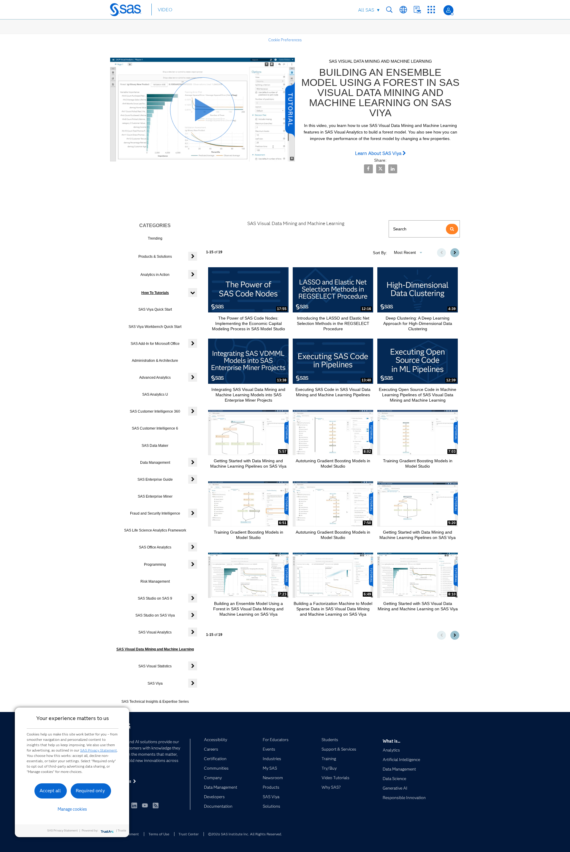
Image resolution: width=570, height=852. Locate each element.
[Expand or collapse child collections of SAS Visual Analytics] (192, 632)
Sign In (448, 10)
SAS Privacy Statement (98, 750)
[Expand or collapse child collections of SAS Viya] (192, 683)
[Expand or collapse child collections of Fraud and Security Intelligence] (192, 513)
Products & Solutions (155, 256)
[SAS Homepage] (128, 10)
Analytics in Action (155, 275)
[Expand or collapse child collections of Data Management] (192, 462)
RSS (156, 805)
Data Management (155, 462)
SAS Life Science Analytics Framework (155, 530)
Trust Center (188, 834)
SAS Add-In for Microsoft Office (155, 344)
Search (389, 9)
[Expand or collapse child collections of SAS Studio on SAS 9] (192, 598)
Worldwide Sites (403, 9)
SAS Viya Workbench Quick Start (155, 327)
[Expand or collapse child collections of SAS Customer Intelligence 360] (192, 411)
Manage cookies (72, 809)
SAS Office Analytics (155, 547)
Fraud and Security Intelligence (155, 513)
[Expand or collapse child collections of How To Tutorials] (192, 292)
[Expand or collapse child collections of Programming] (192, 564)
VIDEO (165, 9)
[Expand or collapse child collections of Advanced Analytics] (192, 377)
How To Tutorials (155, 293)
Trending (155, 238)
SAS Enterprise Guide (155, 479)
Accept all (50, 790)
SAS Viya (155, 683)
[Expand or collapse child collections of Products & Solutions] (192, 256)
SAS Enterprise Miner (155, 496)
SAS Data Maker (155, 446)
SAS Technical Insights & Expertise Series (155, 701)
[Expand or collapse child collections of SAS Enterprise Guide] (192, 479)
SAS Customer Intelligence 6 (155, 428)
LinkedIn (134, 805)
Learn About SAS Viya (379, 153)
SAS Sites (431, 9)
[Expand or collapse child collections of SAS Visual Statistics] (192, 665)
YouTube (145, 805)
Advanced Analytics (155, 377)
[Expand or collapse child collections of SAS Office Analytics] (192, 547)
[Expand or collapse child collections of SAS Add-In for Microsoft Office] (192, 343)
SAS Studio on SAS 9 (155, 598)
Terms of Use (158, 834)
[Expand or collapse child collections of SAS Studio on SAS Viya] (192, 615)
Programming (155, 564)
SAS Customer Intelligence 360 (155, 411)
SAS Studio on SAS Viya (155, 615)
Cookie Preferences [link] (285, 39)
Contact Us (417, 9)
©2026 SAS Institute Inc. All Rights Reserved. (245, 834)
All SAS (366, 10)
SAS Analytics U (155, 394)
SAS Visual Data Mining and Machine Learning (155, 649)
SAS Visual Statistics (155, 666)
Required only (90, 790)
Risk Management (155, 581)
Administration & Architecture (155, 361)
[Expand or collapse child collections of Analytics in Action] (192, 274)
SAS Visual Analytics (155, 632)
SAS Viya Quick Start (155, 309)
